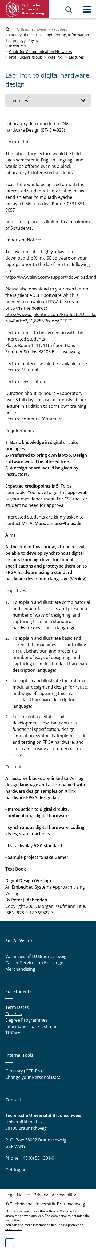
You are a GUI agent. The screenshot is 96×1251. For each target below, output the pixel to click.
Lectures (76, 57)
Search (69, 10)
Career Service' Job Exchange (34, 963)
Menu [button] (87, 9)
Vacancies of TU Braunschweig (35, 956)
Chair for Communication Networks (40, 51)
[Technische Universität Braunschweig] (24, 9)
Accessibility (64, 1195)
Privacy (41, 1195)
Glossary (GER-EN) (23, 1071)
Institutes (17, 45)
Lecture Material (21, 370)
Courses (13, 1014)
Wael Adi (55, 57)
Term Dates (17, 1007)
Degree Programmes (26, 1020)
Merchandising (20, 969)
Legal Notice (17, 1195)
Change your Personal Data (33, 1077)
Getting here (18, 1170)
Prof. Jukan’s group (25, 57)
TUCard (13, 1033)
